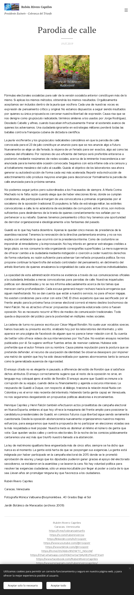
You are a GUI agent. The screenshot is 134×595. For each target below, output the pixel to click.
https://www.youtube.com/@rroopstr (67, 543)
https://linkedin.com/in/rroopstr (67, 539)
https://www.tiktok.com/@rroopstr (67, 547)
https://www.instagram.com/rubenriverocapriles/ (67, 563)
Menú (126, 9)
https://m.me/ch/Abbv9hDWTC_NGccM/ (67, 551)
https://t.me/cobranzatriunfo (67, 530)
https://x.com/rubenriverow (67, 535)
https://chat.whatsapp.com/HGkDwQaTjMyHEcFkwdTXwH (67, 555)
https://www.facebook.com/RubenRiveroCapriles (67, 559)
